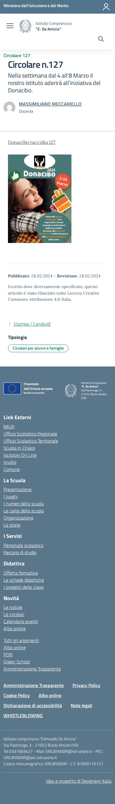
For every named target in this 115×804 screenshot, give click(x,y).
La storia (12, 524)
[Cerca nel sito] (101, 40)
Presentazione (18, 489)
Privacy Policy (86, 685)
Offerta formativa (21, 572)
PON (8, 654)
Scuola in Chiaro (19, 447)
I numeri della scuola (24, 503)
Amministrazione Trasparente (32, 668)
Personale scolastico (23, 545)
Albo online (15, 628)
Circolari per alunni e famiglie (38, 348)
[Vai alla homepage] (25, 26)
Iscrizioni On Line (20, 455)
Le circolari (14, 614)
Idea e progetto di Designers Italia (78, 780)
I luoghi (11, 496)
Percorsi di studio (20, 552)
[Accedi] (106, 7)
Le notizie (13, 607)
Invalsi (10, 462)
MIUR (9, 426)
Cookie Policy (17, 695)
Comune (12, 469)
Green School (17, 661)
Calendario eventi (21, 621)
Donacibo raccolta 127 (31, 142)
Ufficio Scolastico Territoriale (31, 440)
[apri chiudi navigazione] (10, 26)
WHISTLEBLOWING (23, 715)
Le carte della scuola (24, 510)
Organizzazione (18, 517)
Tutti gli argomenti (21, 640)
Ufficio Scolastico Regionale (30, 433)
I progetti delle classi (24, 587)
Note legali (81, 705)
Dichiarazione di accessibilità (33, 705)
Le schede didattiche (24, 579)
